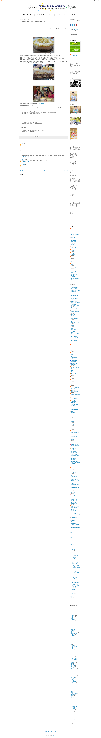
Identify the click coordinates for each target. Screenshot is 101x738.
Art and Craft (72, 621)
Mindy (23, 143)
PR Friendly (58, 14)
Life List (72, 663)
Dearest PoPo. (73, 279)
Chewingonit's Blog (74, 360)
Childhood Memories (74, 633)
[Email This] (34, 136)
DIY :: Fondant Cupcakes (74, 481)
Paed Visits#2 (73, 677)
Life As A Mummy (73, 662)
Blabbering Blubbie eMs (74, 249)
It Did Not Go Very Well (75, 568)
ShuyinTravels (73, 709)
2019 (72, 533)
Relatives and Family (74, 693)
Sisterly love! (72, 264)
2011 (72, 543)
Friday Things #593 (73, 492)
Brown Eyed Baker (74, 491)
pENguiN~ (72, 370)
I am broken (72, 315)
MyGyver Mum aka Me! (74, 299)
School (72, 697)
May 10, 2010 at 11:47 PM (25, 156)
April (72, 591)
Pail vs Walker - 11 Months (75, 562)
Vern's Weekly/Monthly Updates (75, 719)
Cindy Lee (72, 483)
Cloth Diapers (73, 634)
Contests (72, 636)
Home (23, 14)
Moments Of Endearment (75, 234)
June (72, 553)
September (73, 549)
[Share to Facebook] (37, 136)
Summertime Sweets (73, 495)
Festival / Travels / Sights (74, 646)
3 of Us (72, 613)
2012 (72, 542)
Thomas (73, 573)
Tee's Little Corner (74, 366)
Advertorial (72, 619)
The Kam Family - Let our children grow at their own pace (75, 348)
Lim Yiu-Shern (73, 666)
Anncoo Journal (73, 513)
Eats (71, 644)
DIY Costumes (73, 643)
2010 (72, 544)
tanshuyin (23, 164)
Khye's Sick (72, 657)
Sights (72, 710)
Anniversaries (73, 620)
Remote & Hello (74, 561)
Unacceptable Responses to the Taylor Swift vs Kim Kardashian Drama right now (75, 433)
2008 (72, 597)
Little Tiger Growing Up (74, 376)
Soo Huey (23, 159)
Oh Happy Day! (73, 451)
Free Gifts (72, 647)
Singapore (72, 711)
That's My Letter (73, 458)
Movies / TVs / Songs (74, 675)
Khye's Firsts (72, 656)
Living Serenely (73, 324)
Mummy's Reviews (74, 340)
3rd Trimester (73, 614)
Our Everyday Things (74, 301)
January (73, 594)
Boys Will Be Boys (74, 587)
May (72, 554)
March (73, 592)
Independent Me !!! (74, 228)
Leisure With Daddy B (74, 336)
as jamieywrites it (73, 240)
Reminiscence (73, 694)
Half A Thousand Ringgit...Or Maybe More (76, 589)
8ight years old (73, 250)
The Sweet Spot (73, 502)
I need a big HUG (73, 276)
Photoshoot (72, 678)
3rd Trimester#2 (73, 615)
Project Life (72, 689)
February (73, 593)
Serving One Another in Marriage (75, 305)
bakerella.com (73, 494)
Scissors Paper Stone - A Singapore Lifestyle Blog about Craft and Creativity (75, 479)
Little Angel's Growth (74, 668)
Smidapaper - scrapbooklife (75, 487)
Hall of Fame (72, 650)
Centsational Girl (73, 448)
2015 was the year (73, 247)
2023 (72, 532)
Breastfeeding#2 (73, 630)
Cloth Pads (72, 635)
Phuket (72, 679)
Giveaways (72, 649)
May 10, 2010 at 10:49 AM (25, 151)
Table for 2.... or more (74, 505)
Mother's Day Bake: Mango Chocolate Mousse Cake (75, 582)
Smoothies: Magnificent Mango (76, 567)
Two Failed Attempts (74, 557)
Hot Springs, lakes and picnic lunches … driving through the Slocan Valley (75, 439)
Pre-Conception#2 (73, 684)
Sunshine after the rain (74, 400)
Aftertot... (72, 246)
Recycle (72, 692)
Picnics (72, 371)
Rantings (72, 691)
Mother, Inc (72, 317)
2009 (72, 596)
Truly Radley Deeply (74, 581)
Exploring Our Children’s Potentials (75, 302)
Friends (72, 648)
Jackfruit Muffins (74, 578)
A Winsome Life (73, 419)
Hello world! (72, 244)
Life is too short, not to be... (75, 467)
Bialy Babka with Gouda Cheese (75, 503)
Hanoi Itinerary (73, 254)
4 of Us (72, 617)
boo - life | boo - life (74, 281)
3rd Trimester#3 (73, 616)
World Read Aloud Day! (74, 361)
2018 (72, 534)
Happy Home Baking (74, 517)
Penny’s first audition (73, 424)
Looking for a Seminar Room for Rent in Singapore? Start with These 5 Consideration (75, 287)
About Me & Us (30, 14)
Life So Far (72, 664)
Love (71, 669)
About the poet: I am (73, 241)
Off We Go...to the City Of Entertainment (75, 586)
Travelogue (38, 14)
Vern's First (72, 718)
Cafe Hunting (73, 631)
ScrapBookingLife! (74, 237)
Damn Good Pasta (74, 577)
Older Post (65, 170)
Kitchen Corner (29, 28)
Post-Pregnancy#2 (73, 681)
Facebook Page (75, 14)
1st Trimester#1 (73, 606)
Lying (71, 374)
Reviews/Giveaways (48, 14)
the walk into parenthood (74, 397)
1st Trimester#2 (73, 607)
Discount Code (73, 642)
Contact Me (66, 14)
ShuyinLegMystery (73, 707)
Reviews (72, 695)
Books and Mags (73, 628)
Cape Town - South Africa (74, 632)
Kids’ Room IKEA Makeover (74, 364)
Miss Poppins (73, 393)
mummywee (73, 310)
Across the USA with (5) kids (74, 318)
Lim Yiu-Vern (72, 667)
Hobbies (72, 651)
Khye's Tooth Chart (73, 658)
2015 (72, 538)
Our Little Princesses (74, 344)
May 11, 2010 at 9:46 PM (25, 161)
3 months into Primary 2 (74, 308)
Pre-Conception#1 (73, 683)
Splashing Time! (74, 576)
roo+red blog (73, 386)
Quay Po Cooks (73, 523)
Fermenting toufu (73, 238)
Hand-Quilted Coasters (74, 452)
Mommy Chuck (73, 356)
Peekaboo (72, 257)
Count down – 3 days (73, 267)
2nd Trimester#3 (73, 612)
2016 (72, 537)
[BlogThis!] (35, 136)
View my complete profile (73, 55)
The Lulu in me (73, 256)
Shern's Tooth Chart (73, 704)
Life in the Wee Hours (74, 363)
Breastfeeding (73, 629)
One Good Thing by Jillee (74, 444)
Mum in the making (74, 352)
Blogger (54, 735)
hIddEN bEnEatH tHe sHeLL (75, 278)
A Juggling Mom (73, 304)
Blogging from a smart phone (74, 391)
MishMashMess (73, 314)
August (73, 550)
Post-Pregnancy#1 (73, 680)
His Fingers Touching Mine (75, 572)
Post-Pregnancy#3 (73, 682)
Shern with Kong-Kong (75, 584)
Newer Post (21, 170)
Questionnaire (73, 690)
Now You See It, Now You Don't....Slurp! (75, 566)
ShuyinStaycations (73, 708)
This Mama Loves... (74, 390)
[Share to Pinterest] (38, 136)
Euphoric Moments (74, 231)
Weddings (72, 722)
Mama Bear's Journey (74, 373)
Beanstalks (72, 325)
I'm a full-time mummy (74, 298)
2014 (72, 539)
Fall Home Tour (73, 459)
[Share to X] (36, 136)
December (73, 545)
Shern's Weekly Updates (74, 705)
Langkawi (72, 661)
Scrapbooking (73, 698)
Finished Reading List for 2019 (75, 322)
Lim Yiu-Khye (73, 665)
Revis (71, 696)
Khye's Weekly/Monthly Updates (75, 659)
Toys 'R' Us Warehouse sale (74, 398)
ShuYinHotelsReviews (74, 706)
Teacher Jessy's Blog (74, 454)
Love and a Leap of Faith (74, 295)
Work (71, 723)
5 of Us (72, 618)
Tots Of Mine (73, 263)
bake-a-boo (72, 509)
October (73, 548)
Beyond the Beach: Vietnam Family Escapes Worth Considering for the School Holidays (75, 421)
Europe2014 (72, 645)
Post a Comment (23, 168)
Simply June (73, 520)
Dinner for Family (74, 571)
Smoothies (72, 712)
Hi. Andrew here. (73, 243)
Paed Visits (72, 676)
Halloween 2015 (73, 377)
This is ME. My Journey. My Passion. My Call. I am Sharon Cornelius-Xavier (75, 462)
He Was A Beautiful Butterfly (75, 558)
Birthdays (72, 627)
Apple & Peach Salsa (73, 521)
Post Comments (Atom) (26, 172)
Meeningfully (73, 307)
